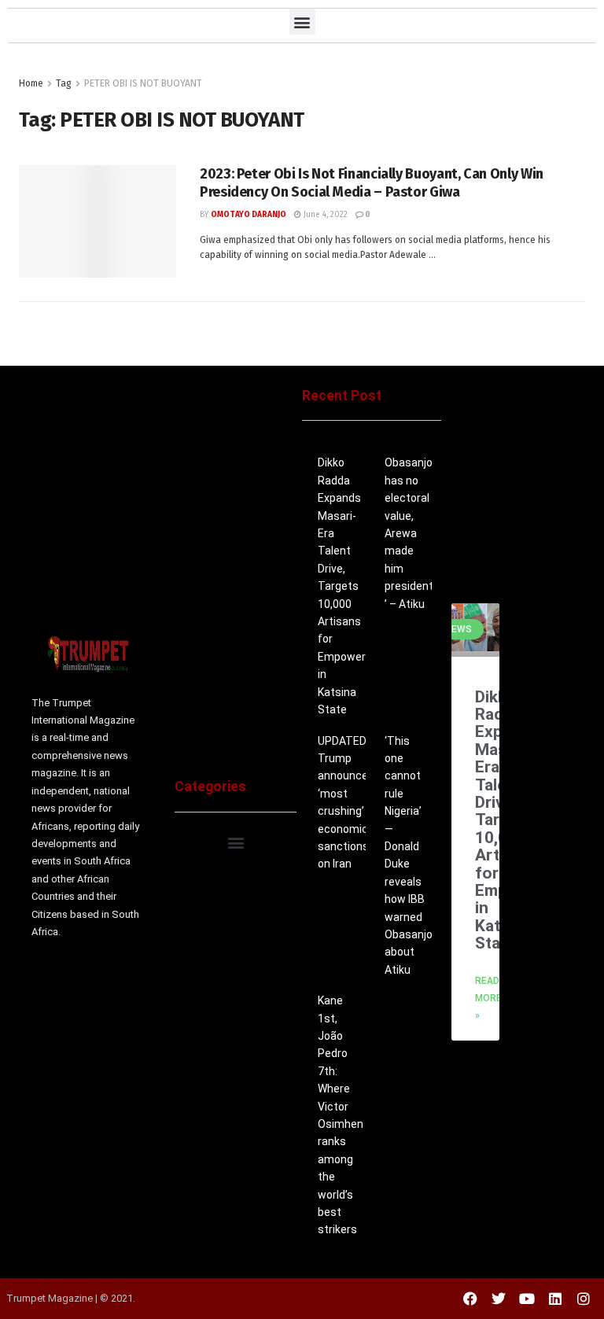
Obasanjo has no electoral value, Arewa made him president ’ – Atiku (409, 533)
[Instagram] (583, 1298)
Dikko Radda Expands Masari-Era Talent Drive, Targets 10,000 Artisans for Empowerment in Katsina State (355, 586)
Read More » (488, 998)
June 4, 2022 (324, 214)
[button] (302, 22)
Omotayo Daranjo (248, 214)
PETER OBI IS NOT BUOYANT (143, 83)
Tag (64, 83)
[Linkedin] (555, 1298)
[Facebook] (470, 1298)
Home (31, 83)
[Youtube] (527, 1298)
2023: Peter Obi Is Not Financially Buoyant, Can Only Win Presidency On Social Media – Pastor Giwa (371, 183)
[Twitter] (498, 1298)
